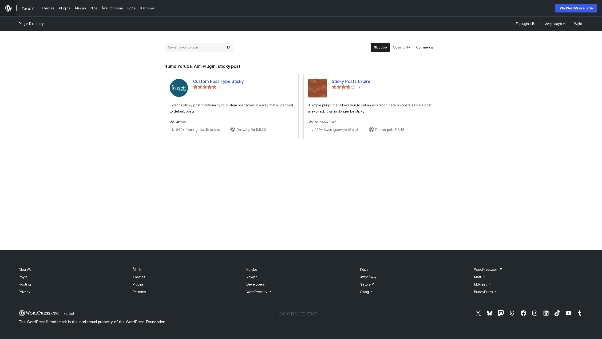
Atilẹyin (251, 277)
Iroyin (23, 277)
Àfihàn (137, 269)
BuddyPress (485, 292)
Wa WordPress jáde (576, 8)
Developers (255, 284)
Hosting (25, 284)
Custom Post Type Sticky (218, 81)
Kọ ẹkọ (251, 269)
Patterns (139, 292)
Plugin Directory (31, 24)
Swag (366, 292)
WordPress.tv (258, 292)
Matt (479, 277)
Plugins (138, 284)
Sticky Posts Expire (351, 81)
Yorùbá (69, 313)
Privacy (24, 292)
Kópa (364, 269)
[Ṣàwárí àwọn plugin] (228, 47)
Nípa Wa (25, 269)
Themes (139, 277)
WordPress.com (488, 269)
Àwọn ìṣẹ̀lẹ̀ (368, 277)
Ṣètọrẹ (367, 284)
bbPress (482, 284)
